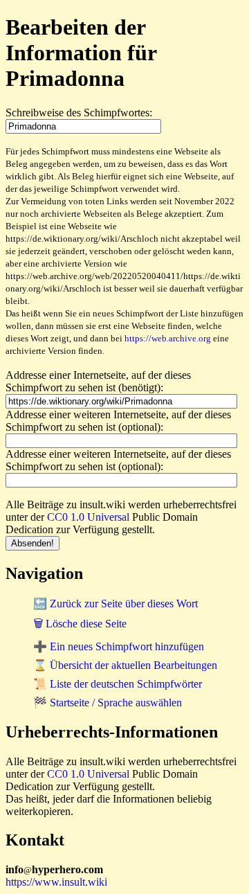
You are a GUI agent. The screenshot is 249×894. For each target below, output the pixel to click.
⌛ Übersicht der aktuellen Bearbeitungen (125, 665)
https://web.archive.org (167, 338)
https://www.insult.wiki (56, 882)
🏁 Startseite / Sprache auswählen (107, 702)
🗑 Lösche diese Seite (80, 623)
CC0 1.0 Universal (88, 517)
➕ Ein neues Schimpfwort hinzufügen (118, 646)
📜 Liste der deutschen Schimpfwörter (117, 684)
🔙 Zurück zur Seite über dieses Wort (115, 603)
